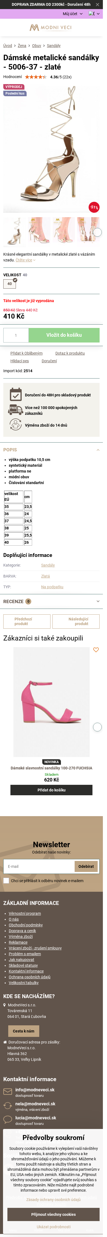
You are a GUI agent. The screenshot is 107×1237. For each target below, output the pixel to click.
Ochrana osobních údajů (29, 977)
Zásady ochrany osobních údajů (53, 1199)
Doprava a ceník (22, 931)
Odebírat (86, 866)
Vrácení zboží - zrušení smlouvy (35, 948)
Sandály (48, 565)
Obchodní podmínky (26, 925)
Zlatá (45, 576)
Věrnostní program (25, 913)
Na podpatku (52, 587)
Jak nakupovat (21, 959)
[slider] (36, 77)
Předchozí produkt (23, 621)
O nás (14, 919)
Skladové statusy (23, 965)
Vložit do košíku (64, 335)
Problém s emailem (25, 954)
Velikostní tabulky (24, 983)
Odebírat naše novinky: (51, 852)
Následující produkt (78, 621)
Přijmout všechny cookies (53, 1214)
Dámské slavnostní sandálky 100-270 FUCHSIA (51, 768)
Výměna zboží (21, 936)
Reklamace (18, 942)
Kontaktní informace (26, 971)
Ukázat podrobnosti (54, 1227)
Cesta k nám (23, 1031)
